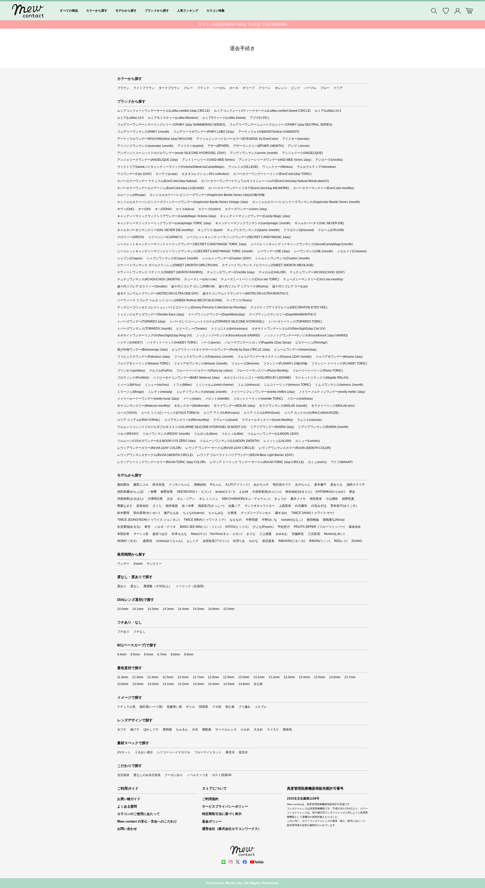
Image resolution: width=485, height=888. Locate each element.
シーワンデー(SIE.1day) (273, 251)
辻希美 (232, 513)
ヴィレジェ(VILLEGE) (243, 167)
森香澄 (147, 541)
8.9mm (188, 654)
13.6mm (334, 677)
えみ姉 (243, 491)
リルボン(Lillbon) (205, 434)
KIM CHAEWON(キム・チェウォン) (246, 498)
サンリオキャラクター (260, 506)
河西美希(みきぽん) (130, 498)
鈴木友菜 (159, 484)
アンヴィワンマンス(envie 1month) (254, 153)
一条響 (152, 491)
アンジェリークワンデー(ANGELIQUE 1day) (147, 160)
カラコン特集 (215, 10)
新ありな (336, 484)
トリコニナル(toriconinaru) (229, 328)
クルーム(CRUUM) (331, 230)
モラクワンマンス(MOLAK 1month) (283, 405)
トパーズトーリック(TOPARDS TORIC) (295, 321)
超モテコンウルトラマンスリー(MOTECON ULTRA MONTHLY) (245, 293)
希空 (147, 527)
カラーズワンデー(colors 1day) (246, 209)
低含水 (243, 752)
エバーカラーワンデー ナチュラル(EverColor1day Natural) (157, 181)
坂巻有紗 (142, 506)
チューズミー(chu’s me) (200, 279)
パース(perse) (211, 342)
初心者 (229, 707)
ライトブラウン (144, 88)
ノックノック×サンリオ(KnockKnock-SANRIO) (228, 335)
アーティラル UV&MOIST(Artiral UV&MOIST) (268, 131)
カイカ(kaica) (185, 209)
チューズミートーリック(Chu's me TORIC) (250, 279)
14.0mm (122, 609)
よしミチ (192, 541)
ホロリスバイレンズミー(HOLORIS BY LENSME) (257, 377)
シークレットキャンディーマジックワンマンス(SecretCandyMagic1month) (302, 244)
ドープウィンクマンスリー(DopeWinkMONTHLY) (282, 314)
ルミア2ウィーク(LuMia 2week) (224, 118)
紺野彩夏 (348, 498)
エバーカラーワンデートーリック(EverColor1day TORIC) (272, 174)
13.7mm (349, 677)
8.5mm (135, 654)
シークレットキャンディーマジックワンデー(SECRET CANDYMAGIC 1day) (238, 237)
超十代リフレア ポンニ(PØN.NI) (193, 286)
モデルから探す (126, 10)
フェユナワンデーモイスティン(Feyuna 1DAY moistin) (274, 356)
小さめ (245, 729)
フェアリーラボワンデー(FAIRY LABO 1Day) (203, 131)
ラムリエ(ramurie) (309, 420)
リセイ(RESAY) (127, 434)
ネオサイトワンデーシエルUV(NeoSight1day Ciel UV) (288, 328)
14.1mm (137, 609)
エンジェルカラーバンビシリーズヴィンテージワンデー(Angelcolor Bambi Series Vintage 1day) (182, 202)
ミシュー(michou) (157, 384)
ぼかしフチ (151, 729)
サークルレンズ (225, 729)
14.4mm (183, 609)
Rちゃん (216, 484)
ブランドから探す (157, 10)
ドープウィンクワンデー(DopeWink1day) (216, 314)
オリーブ (249, 88)
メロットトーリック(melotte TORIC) (258, 398)
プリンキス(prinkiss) (131, 370)
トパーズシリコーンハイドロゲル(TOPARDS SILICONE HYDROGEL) (216, 321)
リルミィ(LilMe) (232, 434)
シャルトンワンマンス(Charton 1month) (282, 258)
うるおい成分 (144, 752)
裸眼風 (206, 729)
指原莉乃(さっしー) (211, 506)
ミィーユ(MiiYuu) (129, 384)
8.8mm (175, 654)
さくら (157, 506)
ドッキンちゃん (179, 484)
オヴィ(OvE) (125, 209)
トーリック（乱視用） (191, 586)
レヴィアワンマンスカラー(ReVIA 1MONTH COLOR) (295, 448)
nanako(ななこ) (292, 519)
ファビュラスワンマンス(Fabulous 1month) (203, 356)
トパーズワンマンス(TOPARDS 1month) (144, 328)
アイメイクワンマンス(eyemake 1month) (145, 146)
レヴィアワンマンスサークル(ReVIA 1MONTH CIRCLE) (155, 455)
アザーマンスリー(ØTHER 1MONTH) (258, 146)
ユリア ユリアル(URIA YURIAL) (138, 420)
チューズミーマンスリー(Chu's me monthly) (313, 279)
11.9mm (122, 677)
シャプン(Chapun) (129, 258)
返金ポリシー (212, 821)
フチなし (139, 631)
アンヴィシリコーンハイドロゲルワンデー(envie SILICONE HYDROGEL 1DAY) (171, 153)
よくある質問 (127, 806)
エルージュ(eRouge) (131, 195)
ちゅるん (182, 729)
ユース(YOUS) (127, 413)
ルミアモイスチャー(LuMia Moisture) (173, 118)
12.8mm (213, 677)
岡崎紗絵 (200, 484)
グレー (188, 88)
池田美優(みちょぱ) (130, 491)
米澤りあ (239, 541)
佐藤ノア (234, 506)
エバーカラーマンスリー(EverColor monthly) (323, 188)
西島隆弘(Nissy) (334, 519)
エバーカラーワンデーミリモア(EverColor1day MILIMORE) (248, 188)
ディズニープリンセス (256, 513)
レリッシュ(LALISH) (277, 441)
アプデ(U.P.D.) (259, 118)
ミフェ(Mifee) (182, 384)
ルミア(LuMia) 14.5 (130, 118)
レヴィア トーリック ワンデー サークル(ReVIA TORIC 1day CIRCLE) (257, 462)
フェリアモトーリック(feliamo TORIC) (143, 363)
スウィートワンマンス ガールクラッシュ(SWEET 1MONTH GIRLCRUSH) (167, 265)
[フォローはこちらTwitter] (238, 862)
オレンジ (281, 88)
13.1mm (258, 677)
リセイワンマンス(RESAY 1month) (166, 434)
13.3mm (289, 677)
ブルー (324, 88)
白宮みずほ (318, 506)
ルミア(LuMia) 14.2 (328, 110)
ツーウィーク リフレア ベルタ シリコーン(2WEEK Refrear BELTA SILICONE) (169, 300)
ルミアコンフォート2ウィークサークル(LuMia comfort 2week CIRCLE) (262, 110)
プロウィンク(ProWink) (133, 377)
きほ (170, 498)
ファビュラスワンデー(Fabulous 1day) (143, 356)
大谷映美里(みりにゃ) (266, 491)
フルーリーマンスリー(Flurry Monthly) (262, 370)
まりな (250, 534)
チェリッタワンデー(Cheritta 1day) (231, 272)
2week (137, 563)
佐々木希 (188, 506)
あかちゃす (261, 484)
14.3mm (168, 609)
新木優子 (320, 484)
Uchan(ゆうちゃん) (169, 541)
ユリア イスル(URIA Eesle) (262, 413)
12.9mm (228, 677)
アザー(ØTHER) (218, 146)
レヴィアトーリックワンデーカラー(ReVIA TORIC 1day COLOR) (161, 462)
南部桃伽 (313, 519)
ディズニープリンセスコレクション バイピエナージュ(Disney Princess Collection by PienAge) (181, 307)
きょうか (280, 498)
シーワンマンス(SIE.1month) (313, 251)
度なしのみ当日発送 (147, 775)
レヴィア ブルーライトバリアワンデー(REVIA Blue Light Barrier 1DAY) (245, 455)
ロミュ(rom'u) (317, 462)
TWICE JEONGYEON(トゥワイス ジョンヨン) (148, 519)
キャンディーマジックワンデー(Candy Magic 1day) (255, 216)
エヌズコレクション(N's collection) (205, 174)
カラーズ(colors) (209, 209)
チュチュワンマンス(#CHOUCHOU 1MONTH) (148, 279)
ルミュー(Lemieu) (307, 441)
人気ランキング (187, 10)
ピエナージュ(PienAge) (311, 342)
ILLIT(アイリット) (238, 484)
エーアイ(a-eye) (167, 174)
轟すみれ (281, 513)
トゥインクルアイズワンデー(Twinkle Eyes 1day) (150, 314)
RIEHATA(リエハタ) (291, 541)
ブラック (203, 88)
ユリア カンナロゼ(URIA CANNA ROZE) (311, 413)
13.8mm (122, 684)
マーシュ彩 (141, 534)
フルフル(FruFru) (160, 370)
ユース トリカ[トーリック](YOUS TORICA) (170, 413)
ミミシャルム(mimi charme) (215, 384)
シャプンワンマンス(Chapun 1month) (172, 258)
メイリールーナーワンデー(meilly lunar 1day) (148, 398)
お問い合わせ (127, 829)
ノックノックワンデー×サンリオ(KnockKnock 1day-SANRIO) (306, 335)
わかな (253, 541)
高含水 (230, 752)
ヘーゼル (219, 88)
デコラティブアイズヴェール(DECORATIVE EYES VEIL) (288, 307)
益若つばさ (160, 534)
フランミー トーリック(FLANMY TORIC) (339, 363)
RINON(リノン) (319, 541)
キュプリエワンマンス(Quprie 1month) (253, 230)
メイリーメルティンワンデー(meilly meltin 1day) (332, 392)
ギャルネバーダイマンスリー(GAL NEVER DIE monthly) (155, 230)
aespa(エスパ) (225, 491)
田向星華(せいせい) (146, 513)
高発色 (287, 729)
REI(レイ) (340, 541)
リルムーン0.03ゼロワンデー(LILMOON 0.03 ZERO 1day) (156, 441)
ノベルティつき (197, 775)
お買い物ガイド (128, 799)
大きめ (258, 729)
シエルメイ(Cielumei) (352, 251)
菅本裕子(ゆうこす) (343, 506)
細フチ (134, 729)
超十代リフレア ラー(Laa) (290, 286)
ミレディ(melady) (160, 392)
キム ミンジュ (208, 498)
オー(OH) (144, 209)
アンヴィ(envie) (298, 146)
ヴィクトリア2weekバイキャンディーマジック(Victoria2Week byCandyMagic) (170, 167)
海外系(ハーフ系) (151, 707)
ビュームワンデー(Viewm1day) (295, 349)
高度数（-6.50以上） (157, 586)
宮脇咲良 (298, 534)
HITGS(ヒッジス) (237, 527)
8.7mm (162, 654)
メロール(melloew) (300, 398)
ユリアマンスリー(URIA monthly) (186, 420)
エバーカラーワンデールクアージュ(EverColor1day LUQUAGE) (160, 188)
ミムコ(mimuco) (249, 384)
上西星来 (285, 506)
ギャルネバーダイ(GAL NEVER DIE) (319, 223)
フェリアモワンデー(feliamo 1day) (339, 356)
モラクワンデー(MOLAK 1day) (234, 405)
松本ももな (179, 534)
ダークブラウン (169, 88)
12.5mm (168, 677)
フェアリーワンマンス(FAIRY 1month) (143, 131)
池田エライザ (356, 484)
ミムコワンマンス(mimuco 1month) (339, 384)
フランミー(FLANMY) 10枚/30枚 (285, 363)
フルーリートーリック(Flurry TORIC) (318, 370)
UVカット (124, 752)
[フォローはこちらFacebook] (245, 862)
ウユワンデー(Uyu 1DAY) (134, 174)
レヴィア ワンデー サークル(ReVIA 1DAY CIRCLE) (220, 448)
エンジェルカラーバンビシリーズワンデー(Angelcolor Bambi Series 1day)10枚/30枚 (207, 195)
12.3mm (137, 677)
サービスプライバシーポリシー (225, 806)
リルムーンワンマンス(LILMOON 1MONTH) (229, 441)
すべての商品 (69, 10)
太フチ (121, 729)
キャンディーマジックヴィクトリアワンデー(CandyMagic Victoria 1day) (166, 216)
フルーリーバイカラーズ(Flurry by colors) (204, 370)
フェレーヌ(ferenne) (245, 363)
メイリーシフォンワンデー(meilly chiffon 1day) (263, 392)
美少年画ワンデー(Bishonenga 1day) (142, 349)
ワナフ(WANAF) (342, 462)
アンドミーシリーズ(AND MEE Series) (208, 160)
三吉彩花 (314, 534)
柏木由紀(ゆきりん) (298, 491)
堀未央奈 (355, 527)
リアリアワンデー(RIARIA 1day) (272, 427)
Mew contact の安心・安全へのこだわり (147, 821)
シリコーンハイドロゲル (173, 752)
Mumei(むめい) (334, 534)
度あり (121, 586)
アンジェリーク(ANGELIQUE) (302, 153)
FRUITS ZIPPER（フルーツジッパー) (319, 527)
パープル (310, 88)
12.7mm (198, 677)
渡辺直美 (268, 541)
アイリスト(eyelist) (190, 146)
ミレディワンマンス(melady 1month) (201, 392)
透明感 (167, 729)
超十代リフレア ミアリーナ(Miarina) (243, 286)
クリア (338, 88)
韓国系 (203, 707)
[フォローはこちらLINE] (224, 862)
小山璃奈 (332, 498)
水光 (195, 729)
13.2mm (274, 677)
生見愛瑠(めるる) (128, 527)
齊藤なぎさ (124, 506)
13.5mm (319, 677)
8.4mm (122, 654)
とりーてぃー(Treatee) (191, 328)
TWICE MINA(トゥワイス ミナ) (205, 519)
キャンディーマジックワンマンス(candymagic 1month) (252, 223)
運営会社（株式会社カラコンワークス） (231, 829)
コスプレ (261, 707)
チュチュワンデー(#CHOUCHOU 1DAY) (317, 272)
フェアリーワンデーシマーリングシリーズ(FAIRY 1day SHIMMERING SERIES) (171, 124)
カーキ (233, 88)
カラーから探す (96, 10)
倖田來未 (316, 498)
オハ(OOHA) (163, 209)
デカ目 (216, 707)
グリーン (265, 88)
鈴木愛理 (123, 513)
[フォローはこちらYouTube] (256, 861)
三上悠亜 (265, 534)
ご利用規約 (210, 799)
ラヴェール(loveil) (225, 420)
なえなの (236, 519)
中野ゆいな (269, 519)
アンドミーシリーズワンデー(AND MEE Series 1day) (275, 160)
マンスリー (154, 563)
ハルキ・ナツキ (165, 527)
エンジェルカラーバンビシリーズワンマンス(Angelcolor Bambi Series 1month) (306, 202)
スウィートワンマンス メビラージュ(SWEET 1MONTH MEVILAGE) (267, 265)
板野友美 (167, 491)
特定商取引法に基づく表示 (221, 814)
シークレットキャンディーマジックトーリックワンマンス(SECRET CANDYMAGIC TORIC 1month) (185, 251)
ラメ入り (273, 729)
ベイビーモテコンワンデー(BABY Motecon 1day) (186, 377)
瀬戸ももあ (171, 513)
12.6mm (183, 677)
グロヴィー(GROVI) (130, 237)
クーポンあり (174, 775)
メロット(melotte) (217, 398)
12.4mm (152, 677)
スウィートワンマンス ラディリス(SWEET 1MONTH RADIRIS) (160, 272)
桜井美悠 (172, 506)
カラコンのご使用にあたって (138, 814)
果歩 (352, 491)
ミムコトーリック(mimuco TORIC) (287, 384)
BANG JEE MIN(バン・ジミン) (200, 527)
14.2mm (153, 609)
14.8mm (213, 609)
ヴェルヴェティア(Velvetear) (316, 167)
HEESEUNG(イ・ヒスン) (194, 491)
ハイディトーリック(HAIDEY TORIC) (172, 342)
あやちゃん (302, 484)
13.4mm (304, 677)
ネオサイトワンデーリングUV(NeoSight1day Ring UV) (154, 335)
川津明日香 (155, 498)
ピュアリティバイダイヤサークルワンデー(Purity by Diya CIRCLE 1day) (221, 349)
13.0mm (243, 677)
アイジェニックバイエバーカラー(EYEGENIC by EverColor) (237, 139)
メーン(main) (192, 398)
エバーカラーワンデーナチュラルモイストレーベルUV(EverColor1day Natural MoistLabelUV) (265, 181)
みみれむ (282, 534)
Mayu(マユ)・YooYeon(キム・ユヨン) (216, 534)
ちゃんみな (216, 513)
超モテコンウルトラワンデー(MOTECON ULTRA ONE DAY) (158, 293)
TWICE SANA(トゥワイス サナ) (312, 513)
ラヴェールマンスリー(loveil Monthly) (267, 420)
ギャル (190, 707)
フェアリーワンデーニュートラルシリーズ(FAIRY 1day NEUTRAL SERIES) (280, 124)
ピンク (295, 88)
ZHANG (356, 541)
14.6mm (244, 684)
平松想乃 (284, 527)
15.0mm (228, 609)
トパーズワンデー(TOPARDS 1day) (141, 321)
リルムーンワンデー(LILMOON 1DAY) (273, 434)
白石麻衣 (301, 506)
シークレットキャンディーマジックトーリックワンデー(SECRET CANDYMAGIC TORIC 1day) (182, 244)
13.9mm (137, 684)
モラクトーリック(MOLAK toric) (333, 405)
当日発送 (123, 775)
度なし (134, 586)
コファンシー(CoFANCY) (165, 237)
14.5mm (198, 609)
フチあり (123, 631)
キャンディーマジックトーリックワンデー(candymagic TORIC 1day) (164, 223)
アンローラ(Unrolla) (329, 160)
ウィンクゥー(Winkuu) (277, 167)
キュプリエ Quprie (210, 230)
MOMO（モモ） (128, 541)
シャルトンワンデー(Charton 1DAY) (226, 258)
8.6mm (148, 654)
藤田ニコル (141, 484)
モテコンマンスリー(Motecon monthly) (143, 405)
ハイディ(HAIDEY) (130, 342)
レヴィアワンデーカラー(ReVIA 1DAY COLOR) (149, 448)
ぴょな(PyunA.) (263, 527)
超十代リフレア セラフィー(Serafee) (142, 286)
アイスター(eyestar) (295, 139)
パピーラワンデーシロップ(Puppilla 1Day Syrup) (258, 342)
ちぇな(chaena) (193, 513)
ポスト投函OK (222, 775)
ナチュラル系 (126, 707)
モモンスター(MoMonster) (192, 405)
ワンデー (123, 563)
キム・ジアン (186, 498)
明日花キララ (282, 484)
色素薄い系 (174, 707)
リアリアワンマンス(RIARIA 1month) (323, 427)
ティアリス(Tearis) (239, 300)
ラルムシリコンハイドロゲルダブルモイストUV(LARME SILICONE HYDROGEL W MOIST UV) (181, 427)
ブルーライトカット (208, 752)
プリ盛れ (244, 707)
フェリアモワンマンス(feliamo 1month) (200, 363)
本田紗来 (123, 534)
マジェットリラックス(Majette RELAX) (321, 377)
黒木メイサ (298, 498)
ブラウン (123, 88)
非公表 (258, 684)
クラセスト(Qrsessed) (299, 230)
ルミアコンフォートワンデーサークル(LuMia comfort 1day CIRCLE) (163, 110)
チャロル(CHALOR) (272, 272)
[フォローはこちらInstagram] (231, 862)
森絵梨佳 (123, 484)
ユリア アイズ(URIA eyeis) (221, 413)
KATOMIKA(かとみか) (330, 491)
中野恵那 (252, 519)
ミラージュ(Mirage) (130, 392)
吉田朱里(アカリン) (216, 541)
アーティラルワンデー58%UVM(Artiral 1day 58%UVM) (154, 139)
